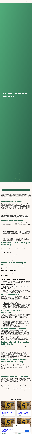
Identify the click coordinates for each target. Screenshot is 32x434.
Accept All (27, 430)
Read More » (4, 415)
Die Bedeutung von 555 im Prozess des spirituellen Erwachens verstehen (8, 430)
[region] (21, 428)
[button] (26, 1)
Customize (16, 430)
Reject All (21, 430)
